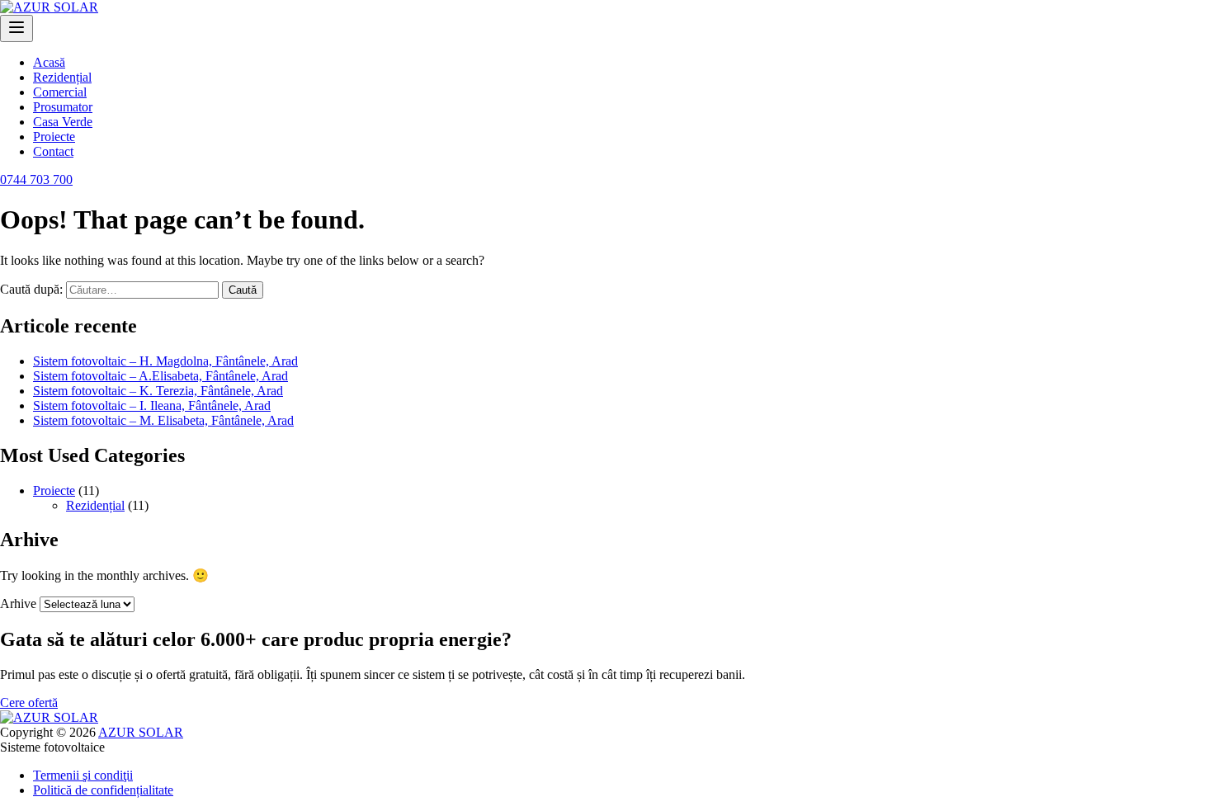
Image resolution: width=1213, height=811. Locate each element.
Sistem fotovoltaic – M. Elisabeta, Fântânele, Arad (163, 420)
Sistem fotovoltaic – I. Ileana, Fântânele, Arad (152, 405)
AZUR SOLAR (140, 732)
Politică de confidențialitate (103, 790)
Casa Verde (62, 122)
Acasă (49, 62)
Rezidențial (62, 77)
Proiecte (54, 137)
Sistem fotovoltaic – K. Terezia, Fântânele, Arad (158, 391)
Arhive (18, 603)
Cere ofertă (29, 702)
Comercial (60, 92)
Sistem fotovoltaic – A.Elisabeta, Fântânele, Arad (160, 376)
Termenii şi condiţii (83, 775)
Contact (53, 151)
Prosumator (62, 107)
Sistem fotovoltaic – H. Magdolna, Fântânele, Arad (165, 361)
